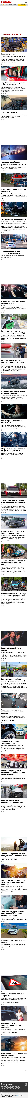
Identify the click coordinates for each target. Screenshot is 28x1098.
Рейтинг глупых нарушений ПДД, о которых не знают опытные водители (14, 882)
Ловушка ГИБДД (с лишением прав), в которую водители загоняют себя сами (12, 914)
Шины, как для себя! (9, 54)
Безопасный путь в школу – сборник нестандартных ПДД (13, 332)
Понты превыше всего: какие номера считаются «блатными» (13, 501)
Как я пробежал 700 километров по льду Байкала (14, 1054)
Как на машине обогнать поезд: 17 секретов (13, 190)
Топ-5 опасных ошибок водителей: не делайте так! (12, 801)
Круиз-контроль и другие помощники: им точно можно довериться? (12, 712)
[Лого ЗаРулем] (6, 2)
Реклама (10, 1090)
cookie (16, 1095)
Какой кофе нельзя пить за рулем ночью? (11, 422)
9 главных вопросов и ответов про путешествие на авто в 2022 (14, 855)
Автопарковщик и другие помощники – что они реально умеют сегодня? (13, 773)
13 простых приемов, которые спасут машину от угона (13, 450)
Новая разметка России (10, 162)
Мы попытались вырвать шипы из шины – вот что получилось (13, 220)
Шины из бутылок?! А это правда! (11, 649)
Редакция (3, 1090)
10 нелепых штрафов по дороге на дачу (13, 941)
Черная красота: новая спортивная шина (10, 742)
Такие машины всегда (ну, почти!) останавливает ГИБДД (13, 361)
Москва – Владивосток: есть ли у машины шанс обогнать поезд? (13, 563)
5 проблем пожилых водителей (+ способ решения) (13, 84)
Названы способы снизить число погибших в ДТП (14, 302)
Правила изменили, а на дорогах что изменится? (10, 252)
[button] (26, 1094)
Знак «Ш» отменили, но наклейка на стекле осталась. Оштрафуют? (13, 994)
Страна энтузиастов (9, 112)
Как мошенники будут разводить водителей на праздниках (11, 1025)
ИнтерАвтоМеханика (10, 4)
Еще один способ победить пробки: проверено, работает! (13, 680)
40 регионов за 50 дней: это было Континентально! (12, 532)
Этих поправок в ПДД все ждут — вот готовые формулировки (13, 594)
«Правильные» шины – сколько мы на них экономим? (13, 392)
